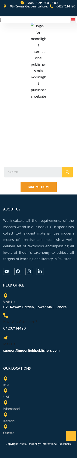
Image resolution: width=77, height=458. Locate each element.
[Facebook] (17, 271)
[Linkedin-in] (40, 271)
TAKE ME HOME (38, 187)
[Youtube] (6, 271)
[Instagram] (28, 271)
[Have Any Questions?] (5, 315)
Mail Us (9, 344)
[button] (73, 19)
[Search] (67, 172)
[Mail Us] (5, 338)
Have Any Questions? (20, 321)
